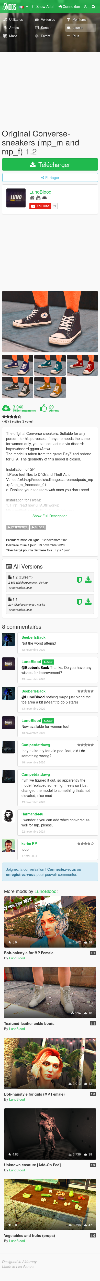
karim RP (29, 843)
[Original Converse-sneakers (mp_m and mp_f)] (50, 321)
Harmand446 (32, 813)
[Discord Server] (44, 197)
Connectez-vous (61, 869)
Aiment (54, 410)
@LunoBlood (33, 696)
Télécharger (53, 164)
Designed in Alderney (19, 1261)
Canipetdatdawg (35, 744)
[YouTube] (38, 197)
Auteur (48, 662)
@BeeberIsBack (35, 667)
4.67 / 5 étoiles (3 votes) (18, 421)
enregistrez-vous (21, 874)
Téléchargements (24, 410)
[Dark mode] (85, 6)
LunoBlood (40, 191)
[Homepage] (32, 197)
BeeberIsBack (33, 637)
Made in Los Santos (18, 1266)
